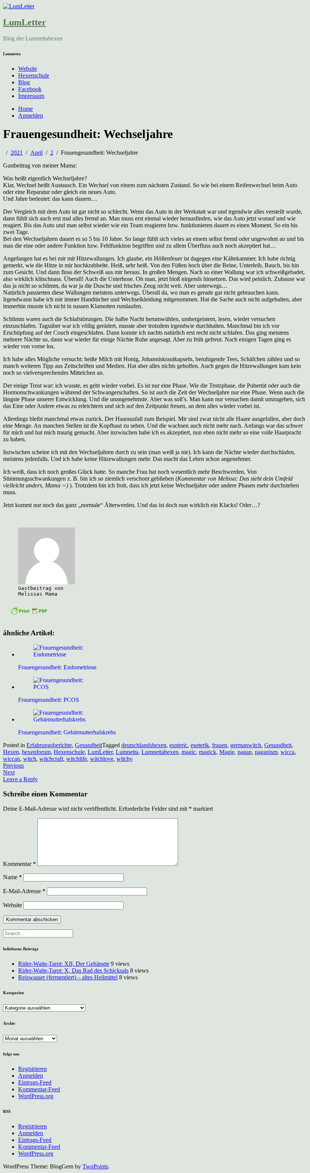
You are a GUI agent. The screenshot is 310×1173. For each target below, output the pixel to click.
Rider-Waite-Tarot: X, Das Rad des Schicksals (73, 970)
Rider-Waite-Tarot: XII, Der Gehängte (63, 963)
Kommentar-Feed (39, 1089)
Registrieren (32, 1069)
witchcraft (51, 759)
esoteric (178, 745)
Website (27, 68)
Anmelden (30, 115)
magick (207, 752)
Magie (226, 752)
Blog (24, 82)
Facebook (30, 89)
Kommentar (19, 864)
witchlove (101, 759)
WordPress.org (35, 1096)
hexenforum (36, 752)
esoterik (200, 745)
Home (25, 109)
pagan (244, 752)
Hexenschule (33, 75)
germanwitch (245, 745)
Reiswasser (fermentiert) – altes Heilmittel (68, 977)
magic (188, 752)
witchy (124, 759)
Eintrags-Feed (34, 1082)
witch (29, 759)
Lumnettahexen (159, 752)
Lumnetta (127, 752)
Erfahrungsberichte (49, 745)
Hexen (11, 752)
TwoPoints (95, 1166)
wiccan (11, 759)
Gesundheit (88, 745)
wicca (287, 752)
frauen (219, 745)
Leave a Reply (20, 779)
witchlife (76, 759)
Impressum (31, 96)
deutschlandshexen (143, 745)
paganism (266, 752)
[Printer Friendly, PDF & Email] (29, 610)
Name (12, 877)
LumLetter (24, 22)
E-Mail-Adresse (24, 891)
